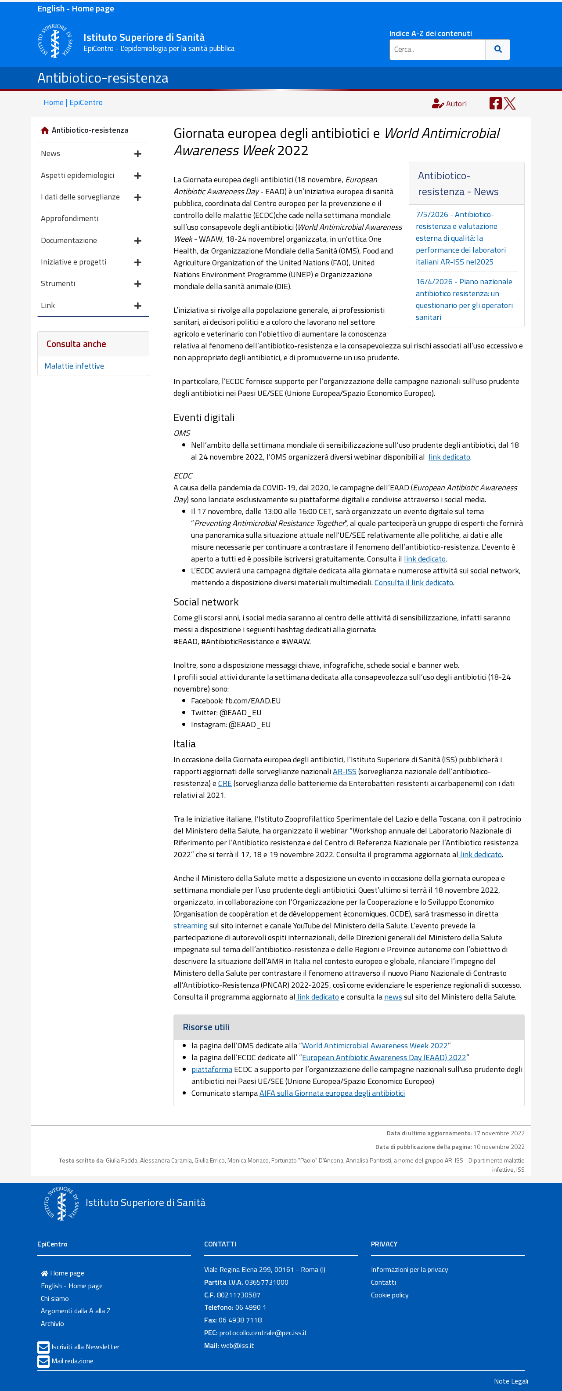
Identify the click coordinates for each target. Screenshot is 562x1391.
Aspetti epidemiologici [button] (77, 175)
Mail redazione (72, 1360)
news (393, 997)
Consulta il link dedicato (414, 582)
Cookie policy (390, 1295)
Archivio (52, 1323)
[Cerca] (498, 49)
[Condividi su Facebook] (496, 103)
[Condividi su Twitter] (510, 103)
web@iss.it (237, 1345)
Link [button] (48, 305)
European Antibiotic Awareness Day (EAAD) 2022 (384, 1057)
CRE (225, 783)
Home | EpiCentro (73, 102)
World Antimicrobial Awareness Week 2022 (375, 1045)
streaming (190, 925)
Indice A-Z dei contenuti (430, 33)
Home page (66, 1273)
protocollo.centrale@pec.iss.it (263, 1332)
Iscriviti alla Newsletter (85, 1346)
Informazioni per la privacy (409, 1269)
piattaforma (211, 1069)
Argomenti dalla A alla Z (76, 1310)
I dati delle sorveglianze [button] (80, 197)
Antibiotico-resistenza (103, 77)
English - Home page (75, 8)
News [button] (50, 153)
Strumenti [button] (58, 283)
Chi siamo (55, 1298)
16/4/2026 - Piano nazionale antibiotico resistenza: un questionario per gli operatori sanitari (464, 299)
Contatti (383, 1282)
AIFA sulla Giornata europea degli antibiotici (332, 1093)
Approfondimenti (69, 218)
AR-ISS (345, 771)
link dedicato (449, 457)
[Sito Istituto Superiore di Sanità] (61, 1203)
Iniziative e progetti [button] (73, 262)
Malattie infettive (74, 366)
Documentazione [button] (69, 240)
